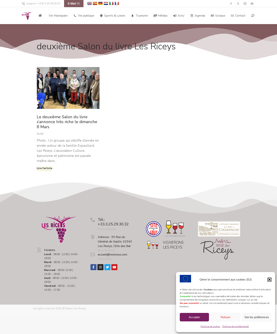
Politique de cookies (210, 326)
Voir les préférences (256, 317)
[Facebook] (93, 267)
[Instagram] (100, 267)
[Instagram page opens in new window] (244, 3)
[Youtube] (114, 267)
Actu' (40, 134)
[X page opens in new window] (237, 3)
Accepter (194, 317)
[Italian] (112, 3)
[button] (269, 279)
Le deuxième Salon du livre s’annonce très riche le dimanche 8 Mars (67, 122)
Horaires (49, 250)
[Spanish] (95, 3)
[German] (101, 3)
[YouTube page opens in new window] (251, 3)
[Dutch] (106, 3)
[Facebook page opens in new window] (230, 3)
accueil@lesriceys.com (112, 254)
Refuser (225, 317)
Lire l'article (44, 168)
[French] (117, 3)
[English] (90, 3)
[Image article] (68, 88)
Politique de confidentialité (235, 326)
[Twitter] (107, 267)
